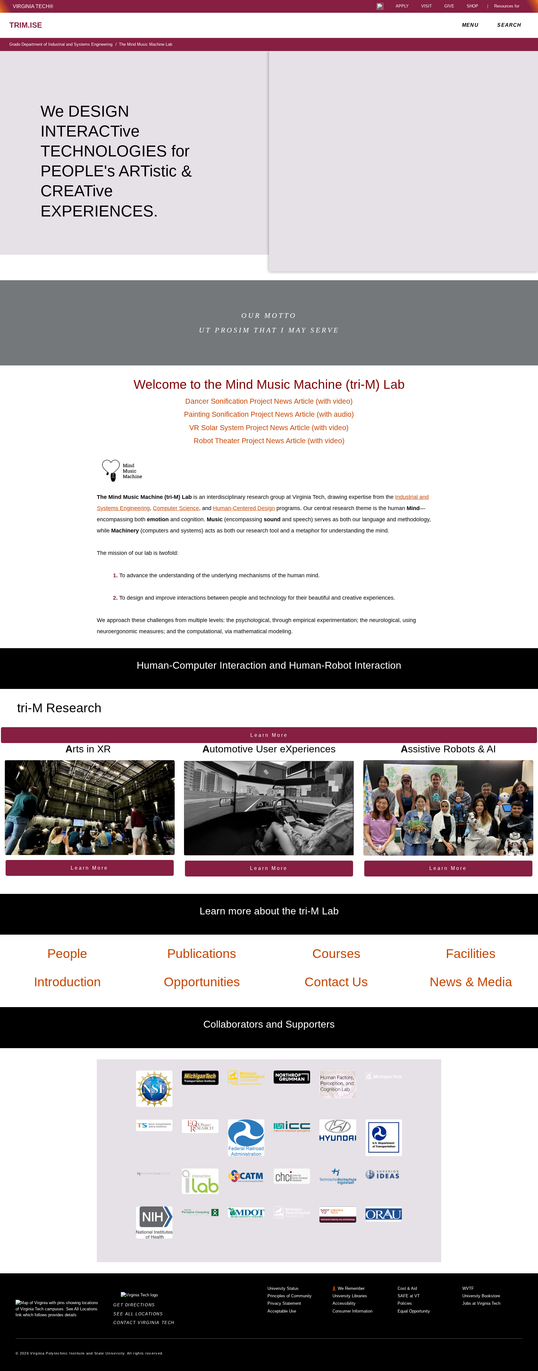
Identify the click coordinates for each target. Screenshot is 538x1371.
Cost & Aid (407, 1288)
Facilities (471, 953)
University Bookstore (481, 1296)
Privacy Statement (284, 1303)
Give (449, 6)
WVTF (468, 1288)
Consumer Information (352, 1311)
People (67, 953)
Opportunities (202, 982)
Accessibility (344, 1303)
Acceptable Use (281, 1311)
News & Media (471, 982)
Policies (405, 1303)
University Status (283, 1288)
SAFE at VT (409, 1296)
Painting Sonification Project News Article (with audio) (269, 414)
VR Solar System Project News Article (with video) (269, 428)
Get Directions (135, 1305)
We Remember (351, 1288)
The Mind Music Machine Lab (145, 44)
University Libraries (350, 1296)
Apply (402, 6)
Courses (336, 953)
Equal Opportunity (414, 1311)
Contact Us (336, 982)
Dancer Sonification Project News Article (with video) (269, 401)
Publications (201, 953)
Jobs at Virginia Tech (481, 1303)
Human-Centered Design (244, 508)
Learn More (269, 735)
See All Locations (139, 1314)
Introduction (67, 982)
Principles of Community (289, 1296)
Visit (426, 6)
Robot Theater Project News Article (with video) (269, 441)
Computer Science (176, 508)
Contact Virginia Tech (145, 1322)
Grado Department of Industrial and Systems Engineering (63, 44)
